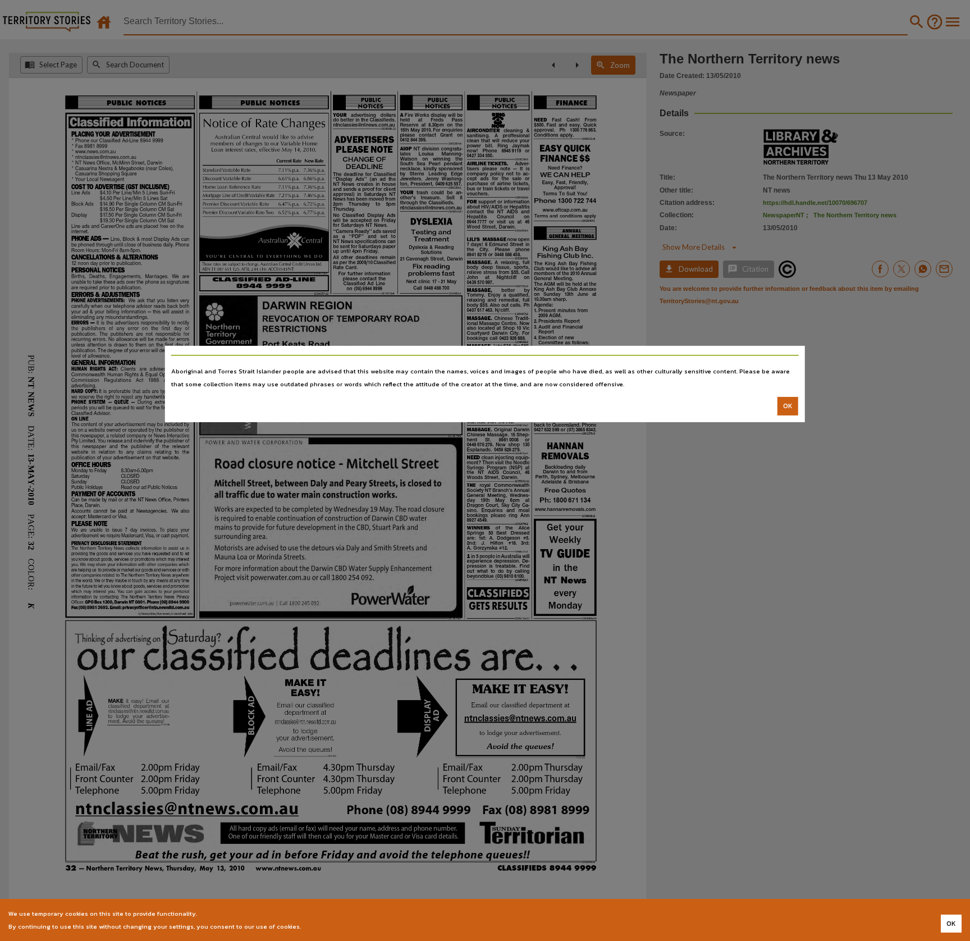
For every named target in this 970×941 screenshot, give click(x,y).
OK (788, 406)
